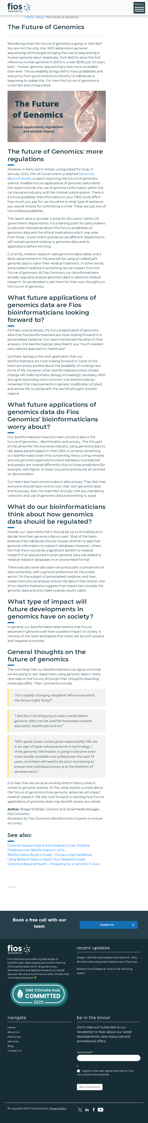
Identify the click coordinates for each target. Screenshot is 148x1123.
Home (29, 17)
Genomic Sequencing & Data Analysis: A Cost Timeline (49, 845)
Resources (14, 1036)
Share (11, 887)
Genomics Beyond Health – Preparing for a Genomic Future (54, 864)
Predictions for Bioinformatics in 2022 (36, 850)
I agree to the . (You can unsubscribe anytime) (105, 1072)
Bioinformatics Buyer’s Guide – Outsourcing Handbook (50, 855)
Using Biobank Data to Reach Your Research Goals (46, 859)
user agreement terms (113, 1070)
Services (13, 1041)
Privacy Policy (57, 1108)
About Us (13, 1032)
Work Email (84, 1052)
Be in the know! (89, 1087)
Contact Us (107, 924)
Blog (39, 17)
